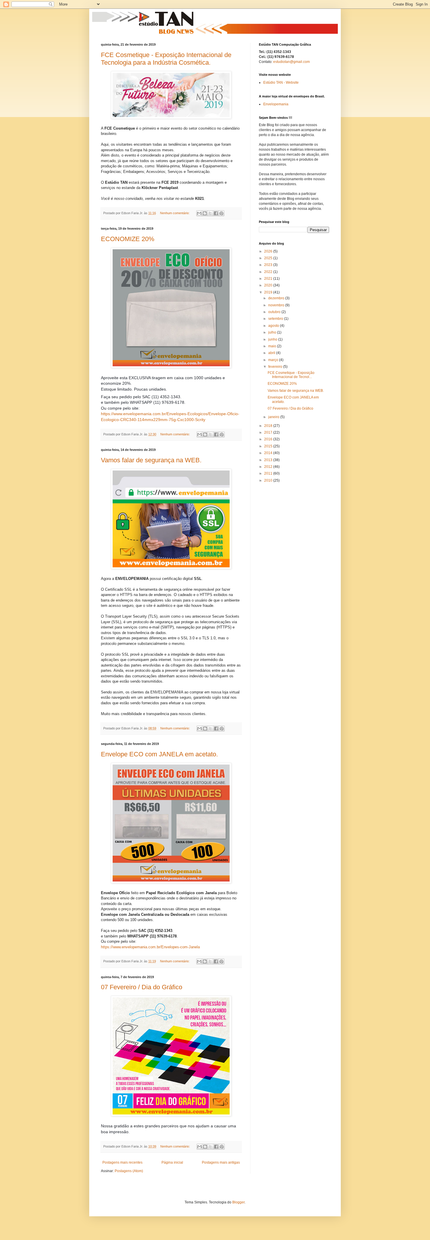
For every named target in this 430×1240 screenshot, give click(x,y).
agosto (274, 326)
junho (273, 339)
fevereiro (275, 367)
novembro (276, 305)
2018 (268, 426)
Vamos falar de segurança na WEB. (151, 460)
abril (272, 353)
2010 (268, 480)
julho (272, 332)
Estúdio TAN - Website (281, 82)
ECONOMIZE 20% (127, 239)
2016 (268, 439)
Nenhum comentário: (175, 213)
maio (272, 346)
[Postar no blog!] (205, 213)
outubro (274, 312)
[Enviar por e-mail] (199, 213)
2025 (268, 258)
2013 (268, 460)
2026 (268, 251)
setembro (276, 319)
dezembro (276, 298)
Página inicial (172, 1162)
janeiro (274, 417)
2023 (268, 265)
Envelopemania (275, 104)
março (273, 360)
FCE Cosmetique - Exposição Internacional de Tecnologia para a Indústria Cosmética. (166, 58)
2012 (268, 467)
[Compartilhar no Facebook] (216, 213)
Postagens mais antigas (221, 1162)
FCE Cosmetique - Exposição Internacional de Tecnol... (291, 375)
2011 (268, 473)
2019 (268, 292)
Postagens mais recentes (122, 1162)
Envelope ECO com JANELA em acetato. (159, 754)
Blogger (238, 1202)
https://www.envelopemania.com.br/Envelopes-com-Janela (150, 947)
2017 (268, 432)
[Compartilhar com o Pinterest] (221, 213)
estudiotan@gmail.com (291, 62)
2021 (268, 278)
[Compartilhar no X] (210, 213)
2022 (268, 272)
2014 (268, 453)
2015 (268, 446)
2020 (268, 285)
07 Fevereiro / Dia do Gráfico (141, 987)
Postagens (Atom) (129, 1171)
